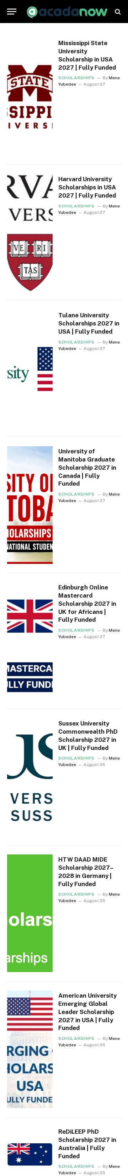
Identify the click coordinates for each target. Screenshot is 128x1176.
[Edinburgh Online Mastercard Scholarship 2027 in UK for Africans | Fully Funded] (30, 641)
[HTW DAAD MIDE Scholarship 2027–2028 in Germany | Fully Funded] (30, 913)
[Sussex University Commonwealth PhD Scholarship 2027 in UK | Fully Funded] (30, 777)
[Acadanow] (67, 11)
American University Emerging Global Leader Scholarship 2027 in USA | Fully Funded (87, 1011)
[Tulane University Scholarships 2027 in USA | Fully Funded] (30, 369)
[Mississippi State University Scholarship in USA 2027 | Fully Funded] (30, 97)
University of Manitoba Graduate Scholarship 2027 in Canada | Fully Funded (87, 467)
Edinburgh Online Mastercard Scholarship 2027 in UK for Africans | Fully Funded (87, 603)
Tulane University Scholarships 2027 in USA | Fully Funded (88, 323)
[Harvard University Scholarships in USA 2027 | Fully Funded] (30, 233)
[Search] (117, 12)
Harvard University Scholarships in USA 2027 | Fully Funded (87, 187)
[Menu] (11, 12)
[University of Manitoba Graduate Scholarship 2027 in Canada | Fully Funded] (30, 505)
